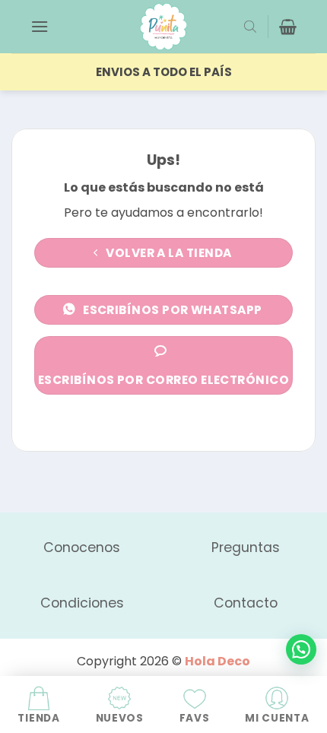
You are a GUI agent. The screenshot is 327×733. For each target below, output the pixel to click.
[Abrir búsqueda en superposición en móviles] (250, 27)
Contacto (246, 603)
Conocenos (81, 547)
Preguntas (245, 547)
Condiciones (82, 603)
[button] (39, 26)
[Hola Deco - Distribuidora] (163, 26)
